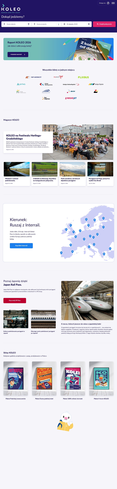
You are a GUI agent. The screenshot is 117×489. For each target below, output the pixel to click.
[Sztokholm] (94, 220)
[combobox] (16, 24)
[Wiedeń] (93, 238)
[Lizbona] (61, 253)
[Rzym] (89, 247)
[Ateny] (104, 254)
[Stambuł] (110, 249)
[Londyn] (73, 232)
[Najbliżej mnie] (28, 24)
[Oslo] (86, 220)
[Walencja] (72, 252)
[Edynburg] (70, 226)
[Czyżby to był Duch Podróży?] (66, 421)
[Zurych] (84, 240)
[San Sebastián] (70, 245)
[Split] (94, 245)
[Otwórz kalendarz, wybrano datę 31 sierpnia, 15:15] (89, 24)
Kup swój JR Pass (15, 300)
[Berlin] (90, 237)
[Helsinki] (103, 219)
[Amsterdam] (80, 231)
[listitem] (33, 77)
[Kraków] (97, 235)
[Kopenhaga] (88, 226)
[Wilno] (103, 228)
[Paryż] (75, 237)
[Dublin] (66, 230)
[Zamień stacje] (58, 24)
